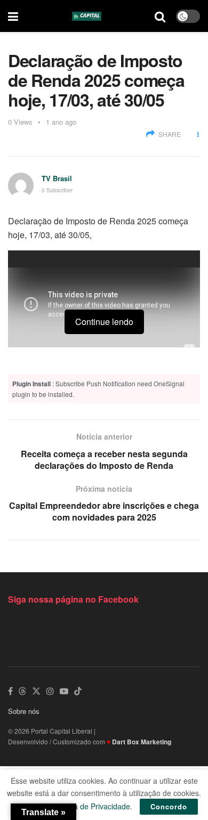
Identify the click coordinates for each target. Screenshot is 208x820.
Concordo (168, 806)
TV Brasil (57, 178)
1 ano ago (61, 122)
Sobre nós (23, 711)
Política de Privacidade (91, 806)
